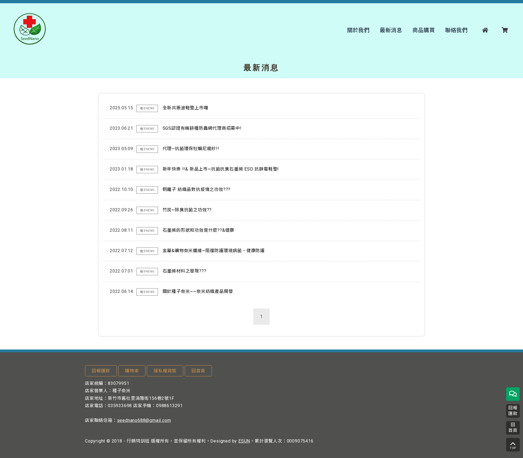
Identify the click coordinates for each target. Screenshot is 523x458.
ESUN (244, 441)
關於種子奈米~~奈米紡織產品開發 (198, 291)
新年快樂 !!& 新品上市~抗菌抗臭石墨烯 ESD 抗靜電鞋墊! (221, 169)
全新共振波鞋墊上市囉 (185, 107)
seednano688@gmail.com (144, 420)
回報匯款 (101, 370)
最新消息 (391, 30)
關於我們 (358, 30)
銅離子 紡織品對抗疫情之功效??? (197, 189)
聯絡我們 (456, 30)
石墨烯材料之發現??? (184, 271)
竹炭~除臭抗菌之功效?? (187, 209)
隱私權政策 (165, 370)
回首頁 (198, 370)
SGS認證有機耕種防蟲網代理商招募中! (202, 128)
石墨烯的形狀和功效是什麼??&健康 (199, 230)
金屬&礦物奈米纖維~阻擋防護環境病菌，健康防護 (214, 250)
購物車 (132, 370)
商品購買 (423, 30)
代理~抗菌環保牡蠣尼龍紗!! (191, 148)
